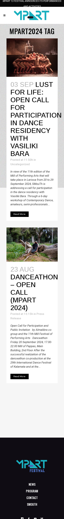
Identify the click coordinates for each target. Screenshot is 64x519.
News (32, 484)
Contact (32, 498)
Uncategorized (20, 164)
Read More (19, 214)
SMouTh (32, 504)
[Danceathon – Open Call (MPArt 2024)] (32, 244)
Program (32, 491)
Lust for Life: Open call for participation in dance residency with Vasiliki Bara (36, 119)
